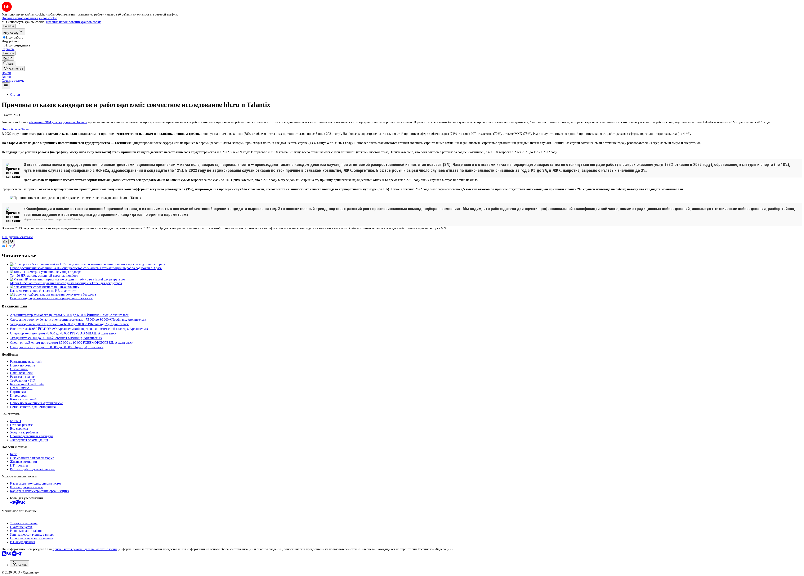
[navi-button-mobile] (6, 85)
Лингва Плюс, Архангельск (109, 315)
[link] (9, 63)
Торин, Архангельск (88, 347)
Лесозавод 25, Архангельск (109, 324)
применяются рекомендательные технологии (85, 549)
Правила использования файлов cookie (73, 22)
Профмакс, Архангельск (128, 319)
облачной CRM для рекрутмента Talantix (58, 122)
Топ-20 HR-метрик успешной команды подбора (44, 275)
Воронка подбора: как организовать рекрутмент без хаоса (51, 298)
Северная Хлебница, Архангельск (77, 338)
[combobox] (19, 563)
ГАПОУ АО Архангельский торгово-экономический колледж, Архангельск (94, 328)
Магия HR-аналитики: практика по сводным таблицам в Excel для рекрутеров (66, 283)
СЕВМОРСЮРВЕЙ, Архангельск (109, 342)
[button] (6, 73)
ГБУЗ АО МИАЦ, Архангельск (94, 333)
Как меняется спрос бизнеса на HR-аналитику (43, 290)
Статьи (15, 94)
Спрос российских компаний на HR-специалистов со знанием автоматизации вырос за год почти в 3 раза (86, 268)
